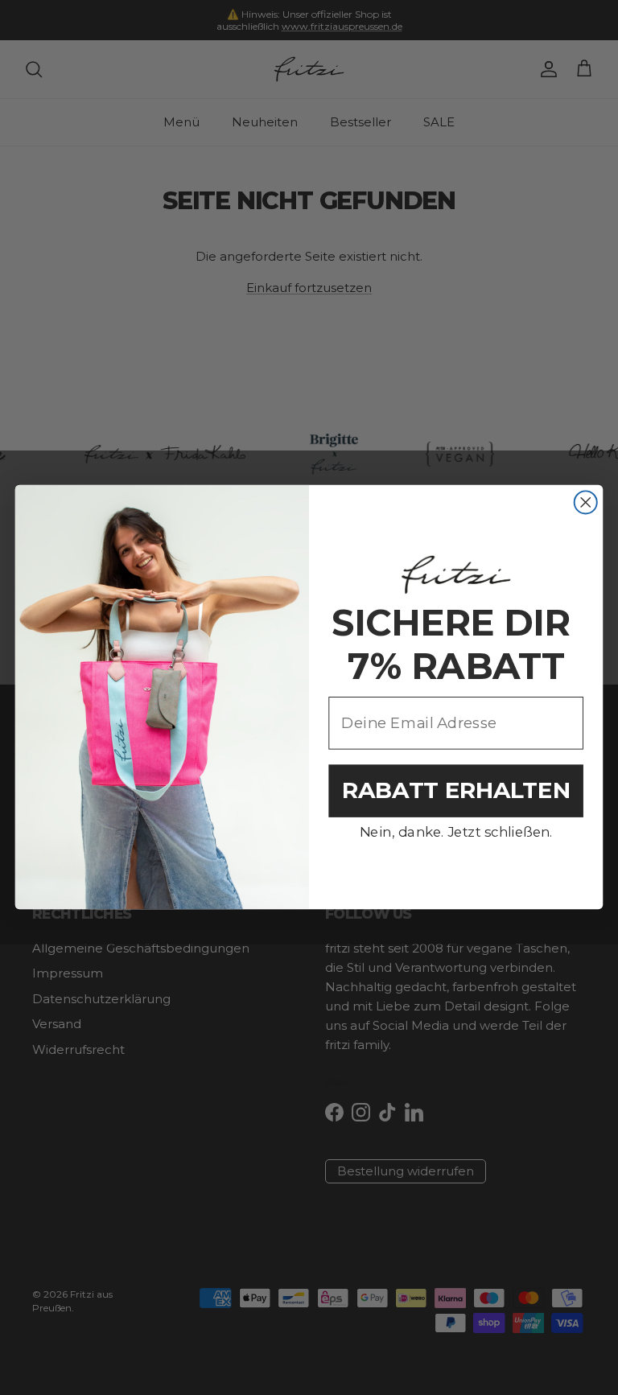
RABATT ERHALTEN (456, 790)
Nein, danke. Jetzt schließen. (456, 832)
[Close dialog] (586, 503)
